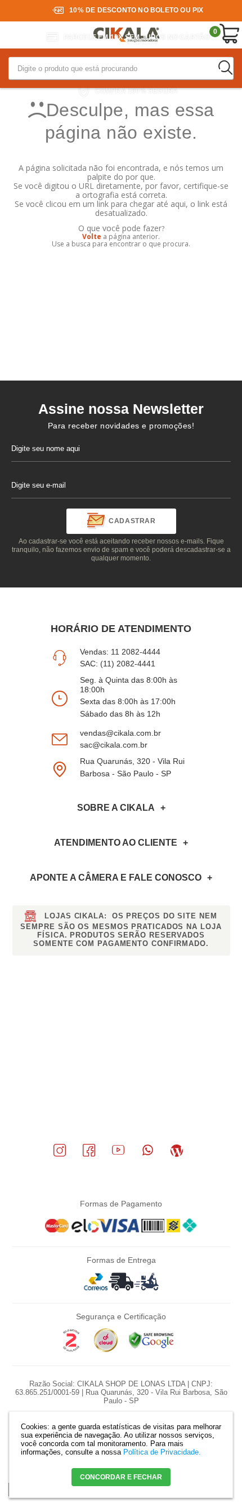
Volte (91, 236)
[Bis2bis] (71, 1350)
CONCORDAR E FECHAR (121, 1477)
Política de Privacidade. (162, 1452)
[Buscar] (225, 67)
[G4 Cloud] (106, 1350)
